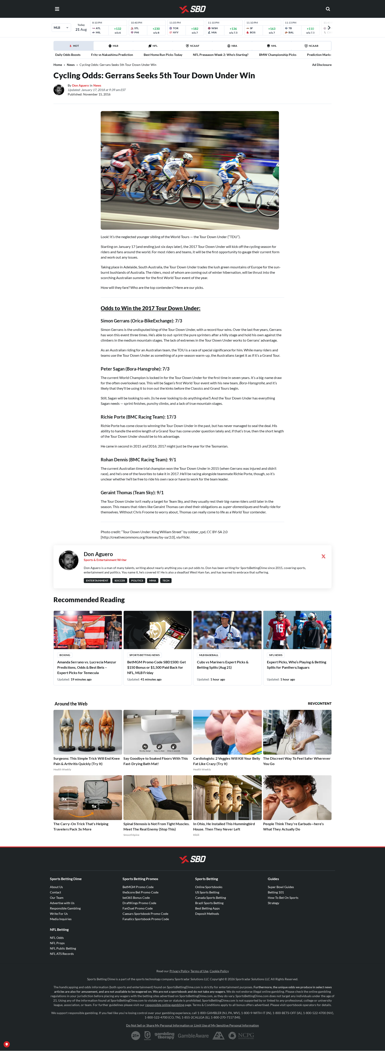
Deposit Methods (207, 913)
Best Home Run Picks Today (163, 55)
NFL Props (57, 943)
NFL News (275, 655)
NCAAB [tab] (313, 45)
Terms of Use (199, 971)
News (71, 65)
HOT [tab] (74, 47)
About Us (56, 887)
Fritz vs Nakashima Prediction (112, 55)
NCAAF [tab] (194, 45)
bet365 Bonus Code (136, 897)
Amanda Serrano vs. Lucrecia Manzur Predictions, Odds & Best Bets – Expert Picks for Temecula (86, 667)
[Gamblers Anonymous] (218, 1036)
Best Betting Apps (207, 908)
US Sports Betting (207, 892)
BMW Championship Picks (277, 55)
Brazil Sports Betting (209, 903)
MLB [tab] (115, 45)
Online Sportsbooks (208, 887)
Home (57, 65)
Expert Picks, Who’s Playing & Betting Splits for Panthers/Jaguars (296, 664)
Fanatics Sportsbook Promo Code (146, 919)
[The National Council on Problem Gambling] (241, 1036)
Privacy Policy (179, 971)
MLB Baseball (208, 655)
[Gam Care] (147, 1035)
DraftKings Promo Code (139, 903)
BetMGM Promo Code (138, 887)
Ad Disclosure (322, 65)
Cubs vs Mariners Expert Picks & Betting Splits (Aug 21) (222, 664)
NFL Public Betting (63, 948)
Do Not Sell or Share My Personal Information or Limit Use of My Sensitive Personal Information (192, 1025)
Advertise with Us (62, 903)
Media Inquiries (61, 919)
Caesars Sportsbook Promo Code (145, 913)
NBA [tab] (234, 45)
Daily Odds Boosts (67, 55)
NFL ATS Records (62, 954)
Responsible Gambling (65, 908)
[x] (323, 556)
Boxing (64, 655)
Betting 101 (276, 892)
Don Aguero (80, 85)
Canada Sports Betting (210, 897)
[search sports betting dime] (328, 8)
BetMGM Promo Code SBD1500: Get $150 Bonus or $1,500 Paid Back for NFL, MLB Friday (156, 667)
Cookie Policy (219, 971)
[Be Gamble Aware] (193, 1036)
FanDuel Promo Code (138, 908)
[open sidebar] (57, 8)
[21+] (136, 1035)
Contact (55, 892)
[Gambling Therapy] (164, 1035)
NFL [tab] (155, 45)
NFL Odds (57, 938)
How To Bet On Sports (283, 897)
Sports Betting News (144, 655)
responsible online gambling (164, 1005)
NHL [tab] (273, 45)
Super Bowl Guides (281, 887)
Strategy (273, 903)
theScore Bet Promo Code (140, 892)
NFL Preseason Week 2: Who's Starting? (220, 55)
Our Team (56, 897)
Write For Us (59, 913)
